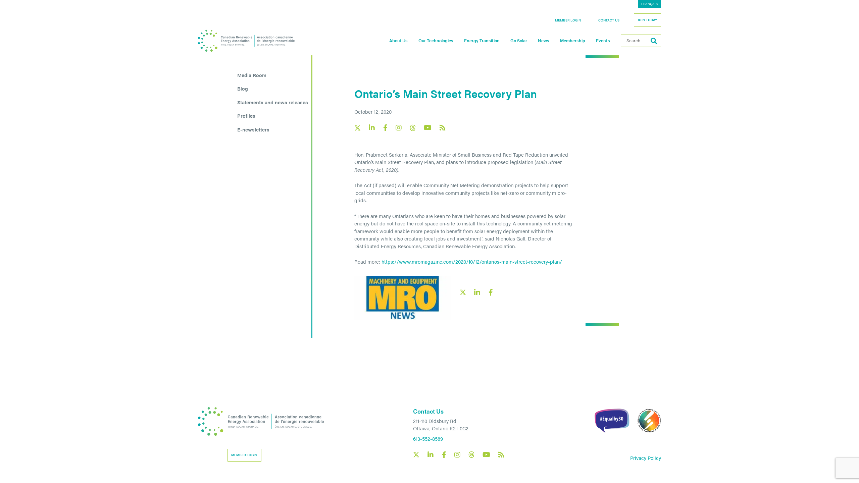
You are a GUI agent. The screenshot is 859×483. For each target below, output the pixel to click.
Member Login (568, 20)
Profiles (246, 115)
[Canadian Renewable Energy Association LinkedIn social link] (372, 128)
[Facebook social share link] (490, 292)
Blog (242, 88)
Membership (572, 41)
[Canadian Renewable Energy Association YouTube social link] (428, 128)
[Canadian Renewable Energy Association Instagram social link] (399, 128)
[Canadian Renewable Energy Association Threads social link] (413, 128)
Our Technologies (435, 41)
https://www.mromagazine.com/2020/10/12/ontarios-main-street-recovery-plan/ (472, 261)
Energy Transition (482, 41)
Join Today (647, 19)
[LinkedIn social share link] (477, 292)
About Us (398, 41)
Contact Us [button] (608, 20)
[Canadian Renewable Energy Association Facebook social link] (385, 128)
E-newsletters (253, 129)
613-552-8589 (428, 438)
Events (603, 41)
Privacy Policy (645, 457)
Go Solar (518, 41)
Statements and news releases (272, 102)
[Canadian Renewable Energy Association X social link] (357, 128)
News (543, 41)
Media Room (251, 74)
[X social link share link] (463, 292)
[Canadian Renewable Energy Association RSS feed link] (443, 128)
